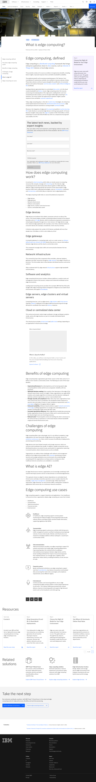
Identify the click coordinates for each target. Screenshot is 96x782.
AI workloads (43, 289)
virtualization (58, 189)
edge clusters (53, 301)
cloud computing (38, 182)
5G (66, 94)
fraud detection (42, 570)
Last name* (29, 143)
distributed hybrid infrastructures (56, 103)
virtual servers (64, 301)
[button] (90, 2)
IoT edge (37, 220)
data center (56, 89)
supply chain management (38, 480)
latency (41, 91)
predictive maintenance (32, 439)
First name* (30, 136)
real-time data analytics (50, 84)
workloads (57, 105)
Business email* (31, 151)
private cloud (44, 321)
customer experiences (46, 98)
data (49, 66)
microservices (32, 191)
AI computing (50, 109)
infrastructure (51, 267)
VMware (33, 303)
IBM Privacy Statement (44, 162)
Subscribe (30, 167)
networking (49, 184)
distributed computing (47, 64)
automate (52, 455)
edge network (52, 260)
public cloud (54, 321)
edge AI (47, 112)
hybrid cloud (52, 102)
